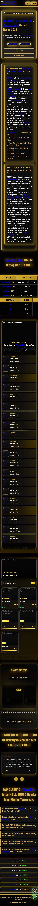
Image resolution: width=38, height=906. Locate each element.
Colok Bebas (10, 197)
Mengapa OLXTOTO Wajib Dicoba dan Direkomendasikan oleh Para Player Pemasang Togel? (18, 826)
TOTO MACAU (13, 875)
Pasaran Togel (12, 133)
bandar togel (16, 80)
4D (25, 195)
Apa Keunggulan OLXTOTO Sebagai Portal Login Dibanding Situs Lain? (18, 850)
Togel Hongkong (7, 287)
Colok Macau (18, 197)
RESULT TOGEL (19, 50)
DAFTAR (34, 3)
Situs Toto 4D (24, 21)
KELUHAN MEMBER (19, 55)
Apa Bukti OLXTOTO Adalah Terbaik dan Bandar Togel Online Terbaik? (17, 810)
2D (29, 195)
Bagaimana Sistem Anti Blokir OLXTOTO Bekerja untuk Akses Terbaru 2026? (18, 834)
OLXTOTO (8, 21)
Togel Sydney (6, 291)
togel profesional (17, 100)
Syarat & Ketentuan (13, 902)
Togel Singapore (6, 282)
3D (27, 195)
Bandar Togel (11, 25)
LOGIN (28, 3)
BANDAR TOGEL (16, 71)
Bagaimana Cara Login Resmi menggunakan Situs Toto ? (16, 818)
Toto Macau (6, 295)
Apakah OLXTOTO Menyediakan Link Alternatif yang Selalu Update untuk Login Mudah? (17, 842)
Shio (12, 199)
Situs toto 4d (12, 96)
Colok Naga (26, 197)
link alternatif (24, 78)
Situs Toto (26, 35)
